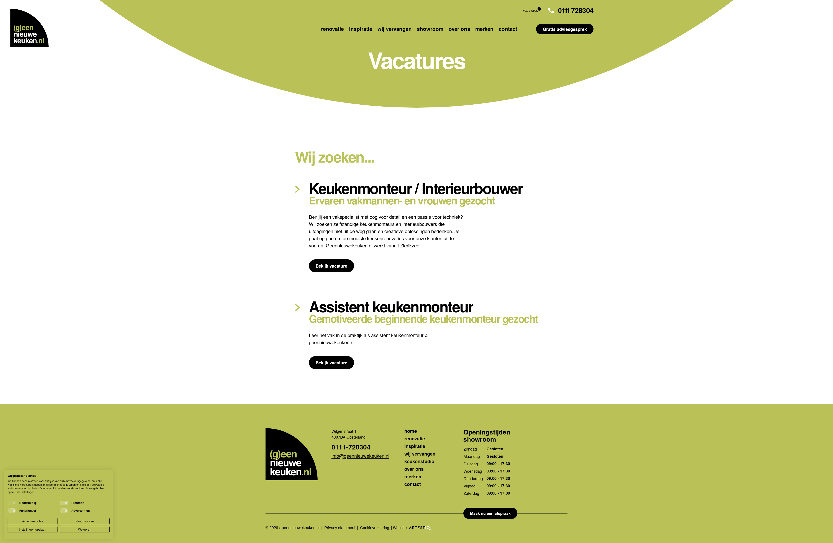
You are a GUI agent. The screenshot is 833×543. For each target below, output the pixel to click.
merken (484, 28)
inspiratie (360, 28)
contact (508, 28)
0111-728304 (351, 446)
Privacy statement (339, 527)
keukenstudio (419, 461)
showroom (430, 28)
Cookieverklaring (374, 527)
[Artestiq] (420, 527)
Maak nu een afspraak (490, 513)
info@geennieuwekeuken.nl (360, 455)
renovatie (332, 28)
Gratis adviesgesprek (565, 29)
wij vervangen (394, 28)
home (410, 430)
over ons (459, 28)
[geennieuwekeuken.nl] (29, 28)
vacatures (530, 10)
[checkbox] (12, 503)
